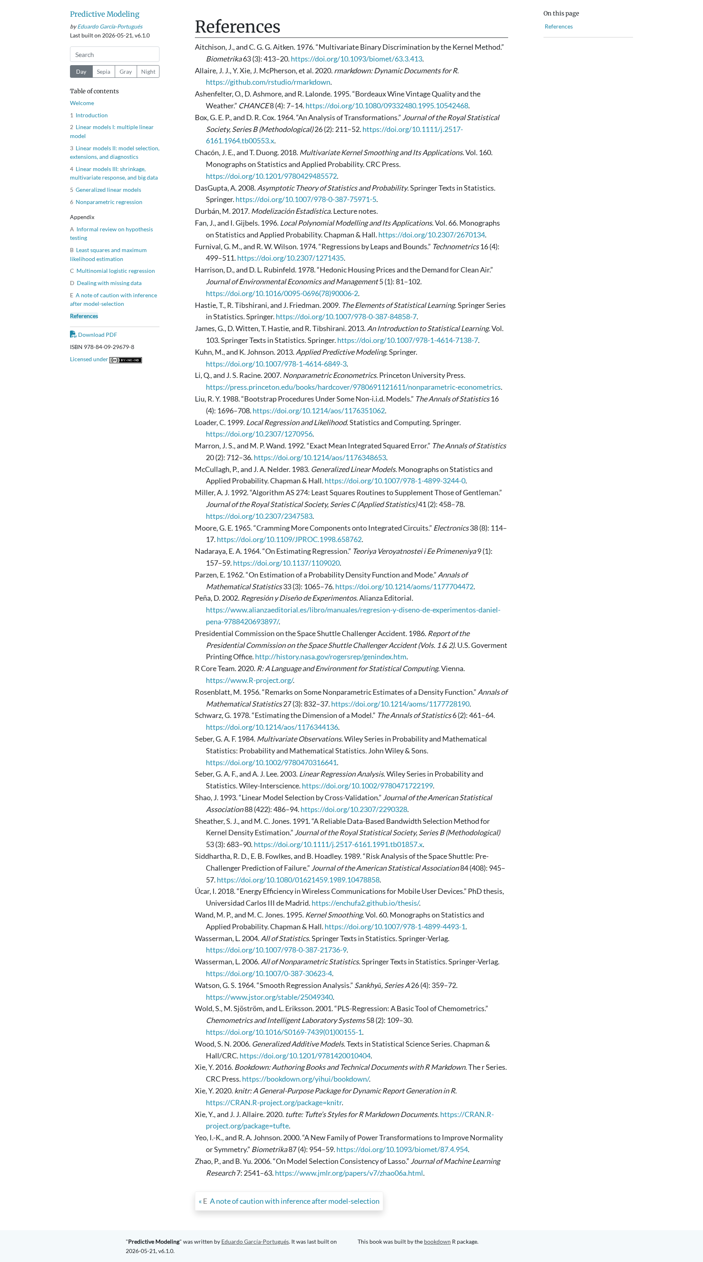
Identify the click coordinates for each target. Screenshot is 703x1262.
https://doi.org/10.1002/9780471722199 (367, 785)
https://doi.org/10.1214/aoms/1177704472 (404, 586)
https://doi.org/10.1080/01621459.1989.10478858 (298, 879)
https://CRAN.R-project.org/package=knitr (274, 1102)
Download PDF (97, 334)
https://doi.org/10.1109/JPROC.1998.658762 (289, 539)
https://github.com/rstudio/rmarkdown (268, 81)
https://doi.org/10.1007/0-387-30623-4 (269, 973)
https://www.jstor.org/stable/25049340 (269, 996)
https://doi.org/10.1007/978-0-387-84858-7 (346, 316)
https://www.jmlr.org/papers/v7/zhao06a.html (349, 1172)
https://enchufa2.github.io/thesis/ (365, 902)
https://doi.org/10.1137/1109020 (286, 562)
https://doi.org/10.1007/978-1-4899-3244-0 (395, 480)
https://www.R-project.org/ (249, 680)
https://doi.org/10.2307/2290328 (354, 809)
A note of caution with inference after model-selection (291, 1200)
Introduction (89, 115)
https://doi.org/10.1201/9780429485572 (271, 175)
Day (81, 71)
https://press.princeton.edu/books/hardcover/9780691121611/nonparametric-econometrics (353, 386)
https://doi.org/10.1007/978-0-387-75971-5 (306, 199)
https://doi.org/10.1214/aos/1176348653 (320, 457)
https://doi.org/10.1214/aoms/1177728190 (400, 703)
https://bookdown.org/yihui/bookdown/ (305, 1078)
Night (148, 71)
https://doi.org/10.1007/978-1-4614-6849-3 (276, 363)
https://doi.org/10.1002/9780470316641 (271, 762)
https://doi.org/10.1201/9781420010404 (305, 1055)
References (84, 315)
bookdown (437, 1241)
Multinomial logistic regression (112, 270)
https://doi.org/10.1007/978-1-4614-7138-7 (407, 340)
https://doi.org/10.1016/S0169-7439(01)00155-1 (284, 1031)
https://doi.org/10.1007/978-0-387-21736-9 (276, 949)
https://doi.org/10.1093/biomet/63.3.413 (356, 58)
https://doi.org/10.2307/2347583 (259, 515)
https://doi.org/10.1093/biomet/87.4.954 (402, 1149)
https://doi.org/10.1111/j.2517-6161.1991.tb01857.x (338, 844)
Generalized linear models (105, 189)
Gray (126, 71)
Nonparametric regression (106, 201)
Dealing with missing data (106, 282)
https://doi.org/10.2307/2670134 (431, 234)
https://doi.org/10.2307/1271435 (290, 257)
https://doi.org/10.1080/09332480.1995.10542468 (387, 105)
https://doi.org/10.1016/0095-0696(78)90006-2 (282, 293)
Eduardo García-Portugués (109, 26)
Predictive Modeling (105, 14)
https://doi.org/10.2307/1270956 (259, 433)
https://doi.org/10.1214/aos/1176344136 (272, 726)
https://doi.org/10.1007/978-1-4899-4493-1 (395, 926)
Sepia (103, 71)
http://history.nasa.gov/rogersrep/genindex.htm (330, 656)
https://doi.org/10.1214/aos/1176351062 (319, 410)
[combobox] (114, 54)
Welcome (82, 102)
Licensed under (89, 358)
